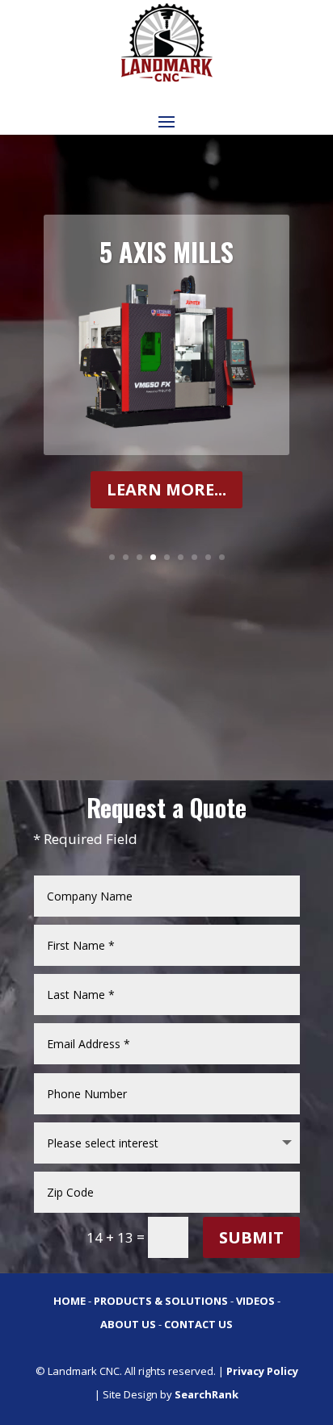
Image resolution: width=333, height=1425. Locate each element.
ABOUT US (128, 1324)
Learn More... (166, 489)
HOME (69, 1300)
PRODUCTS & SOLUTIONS (161, 1300)
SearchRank (206, 1394)
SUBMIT (251, 1237)
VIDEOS (255, 1300)
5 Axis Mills (166, 251)
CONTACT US (198, 1324)
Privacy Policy (262, 1371)
